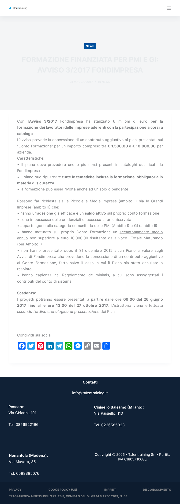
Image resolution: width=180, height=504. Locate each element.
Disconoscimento (157, 489)
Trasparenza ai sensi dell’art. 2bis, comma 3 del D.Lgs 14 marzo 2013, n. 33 (68, 496)
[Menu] (169, 8)
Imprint (110, 489)
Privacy (15, 489)
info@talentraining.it (90, 393)
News (90, 46)
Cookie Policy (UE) (63, 489)
